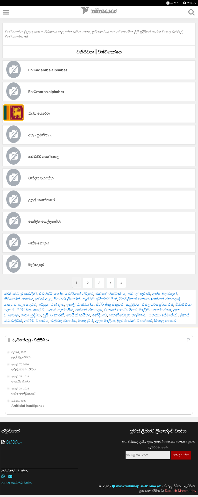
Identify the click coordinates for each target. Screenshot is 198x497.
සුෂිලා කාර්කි (53, 315)
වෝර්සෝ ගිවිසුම (79, 293)
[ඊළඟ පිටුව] (110, 283)
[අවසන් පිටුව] (121, 283)
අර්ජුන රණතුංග (51, 304)
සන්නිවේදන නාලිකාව (128, 315)
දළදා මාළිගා (105, 320)
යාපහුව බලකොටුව (20, 304)
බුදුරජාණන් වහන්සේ (134, 320)
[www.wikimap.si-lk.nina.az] (99, 12)
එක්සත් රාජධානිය (110, 293)
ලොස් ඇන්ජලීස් (60, 309)
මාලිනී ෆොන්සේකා (155, 309)
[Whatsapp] (3, 476)
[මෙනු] (6, 12)
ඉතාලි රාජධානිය (80, 304)
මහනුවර (85, 320)
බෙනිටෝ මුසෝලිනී (20, 293)
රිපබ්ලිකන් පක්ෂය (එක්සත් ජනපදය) (149, 298)
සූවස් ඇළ (43, 298)
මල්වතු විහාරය (63, 320)
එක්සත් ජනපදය (88, 309)
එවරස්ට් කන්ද (51, 293)
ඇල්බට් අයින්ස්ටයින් (100, 298)
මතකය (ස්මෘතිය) (163, 315)
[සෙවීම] (191, 12)
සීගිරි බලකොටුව (30, 309)
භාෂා (190, 3)
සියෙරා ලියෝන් (67, 298)
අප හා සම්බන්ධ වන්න (16, 483)
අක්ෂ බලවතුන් (164, 293)
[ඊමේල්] (10, 476)
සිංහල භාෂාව (165, 320)
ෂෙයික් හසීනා (78, 315)
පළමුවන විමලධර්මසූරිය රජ (149, 304)
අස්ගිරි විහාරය (36, 320)
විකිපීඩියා (14, 442)
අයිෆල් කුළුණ (138, 293)
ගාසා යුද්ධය (31, 315)
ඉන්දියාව (99, 315)
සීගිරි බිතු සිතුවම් (109, 304)
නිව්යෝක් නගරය (18, 298)
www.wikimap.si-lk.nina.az (138, 486)
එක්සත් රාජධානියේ (120, 309)
